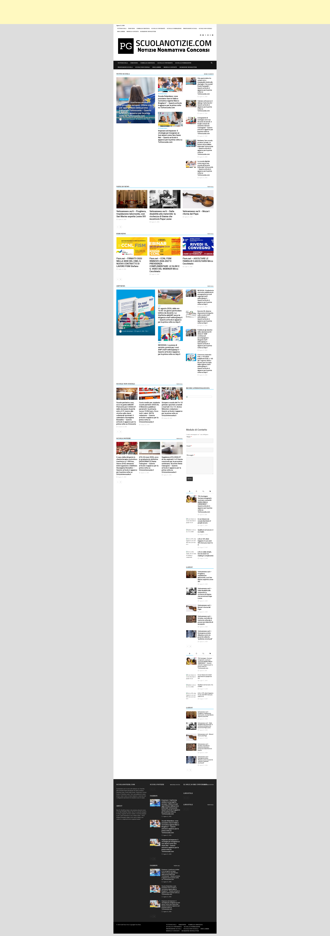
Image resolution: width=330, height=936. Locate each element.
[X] (206, 35)
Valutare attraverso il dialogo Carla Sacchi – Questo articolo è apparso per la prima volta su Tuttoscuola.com (205, 106)
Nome (189, 437)
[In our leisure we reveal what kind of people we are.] (191, 519)
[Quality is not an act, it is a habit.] (191, 530)
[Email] (213, 35)
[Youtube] (203, 35)
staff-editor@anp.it (128, 331)
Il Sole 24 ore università (195, 784)
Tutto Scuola (123, 74)
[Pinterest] (208, 35)
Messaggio (191, 455)
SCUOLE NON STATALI (205, 28)
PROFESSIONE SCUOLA (190, 28)
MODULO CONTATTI (133, 31)
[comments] (203, 491)
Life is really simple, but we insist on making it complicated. (206, 554)
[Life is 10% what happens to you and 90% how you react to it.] (191, 539)
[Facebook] (201, 35)
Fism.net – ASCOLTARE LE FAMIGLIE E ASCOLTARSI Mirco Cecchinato (198, 261)
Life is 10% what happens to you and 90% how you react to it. (205, 542)
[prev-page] (117, 227)
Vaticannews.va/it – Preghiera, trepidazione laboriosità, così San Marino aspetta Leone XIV (131, 214)
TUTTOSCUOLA (121, 28)
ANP (121, 314)
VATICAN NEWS (122, 186)
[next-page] (120, 227)
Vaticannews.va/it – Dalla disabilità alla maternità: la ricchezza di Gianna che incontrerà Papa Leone (163, 215)
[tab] (189, 491)
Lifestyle (188, 793)
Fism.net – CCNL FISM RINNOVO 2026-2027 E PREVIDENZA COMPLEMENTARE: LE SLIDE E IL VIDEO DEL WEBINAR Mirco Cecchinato (164, 265)
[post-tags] (210, 491)
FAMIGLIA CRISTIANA (143, 28)
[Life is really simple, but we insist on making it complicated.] (191, 551)
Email (189, 446)
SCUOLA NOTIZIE (123, 438)
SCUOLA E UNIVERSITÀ (158, 28)
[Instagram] (210, 35)
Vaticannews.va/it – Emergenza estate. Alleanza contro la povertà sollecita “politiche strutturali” (205, 635)
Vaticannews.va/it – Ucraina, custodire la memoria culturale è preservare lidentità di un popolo (205, 620)
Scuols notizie (157, 784)
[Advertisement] (51, 12)
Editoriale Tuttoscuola (129, 119)
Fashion (153, 796)
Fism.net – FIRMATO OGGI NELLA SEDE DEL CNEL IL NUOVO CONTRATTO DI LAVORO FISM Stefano (129, 262)
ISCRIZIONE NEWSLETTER (148, 31)
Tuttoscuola (124, 99)
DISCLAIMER (121, 31)
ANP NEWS (120, 286)
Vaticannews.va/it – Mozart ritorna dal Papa (196, 212)
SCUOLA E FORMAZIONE (174, 28)
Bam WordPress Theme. (125, 812)
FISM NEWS (131, 28)
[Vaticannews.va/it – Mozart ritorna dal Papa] (191, 605)
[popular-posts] (189, 491)
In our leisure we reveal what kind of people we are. (204, 521)
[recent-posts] (196, 491)
